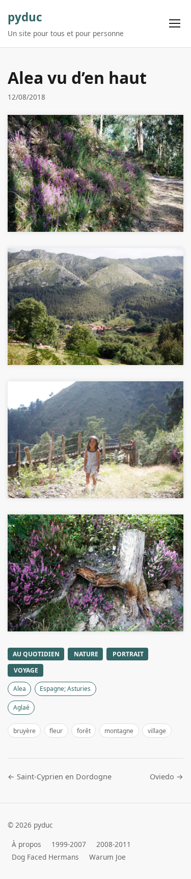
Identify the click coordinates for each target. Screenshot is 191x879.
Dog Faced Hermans (45, 857)
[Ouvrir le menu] (174, 23)
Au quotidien (36, 654)
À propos (26, 844)
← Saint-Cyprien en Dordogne (60, 776)
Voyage (26, 670)
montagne (118, 730)
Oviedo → (166, 776)
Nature (86, 654)
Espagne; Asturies (65, 688)
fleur (56, 730)
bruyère (24, 730)
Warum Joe (107, 857)
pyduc (25, 17)
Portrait (128, 654)
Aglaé (21, 707)
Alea (19, 688)
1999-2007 (68, 844)
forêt (84, 730)
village (157, 730)
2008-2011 (113, 844)
